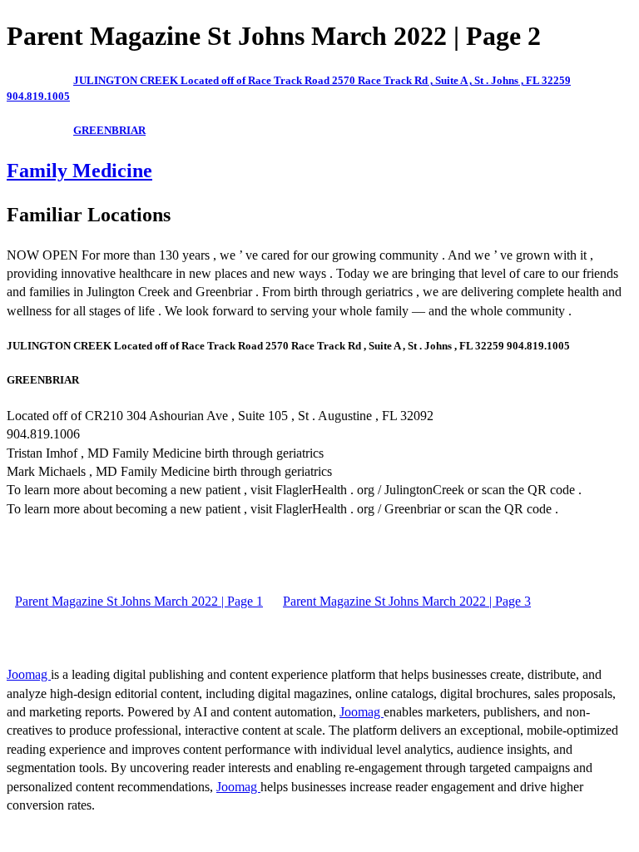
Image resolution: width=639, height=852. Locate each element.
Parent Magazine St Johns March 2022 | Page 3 (407, 601)
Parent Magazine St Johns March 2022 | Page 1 (139, 601)
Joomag (29, 674)
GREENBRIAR (109, 130)
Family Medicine (79, 170)
